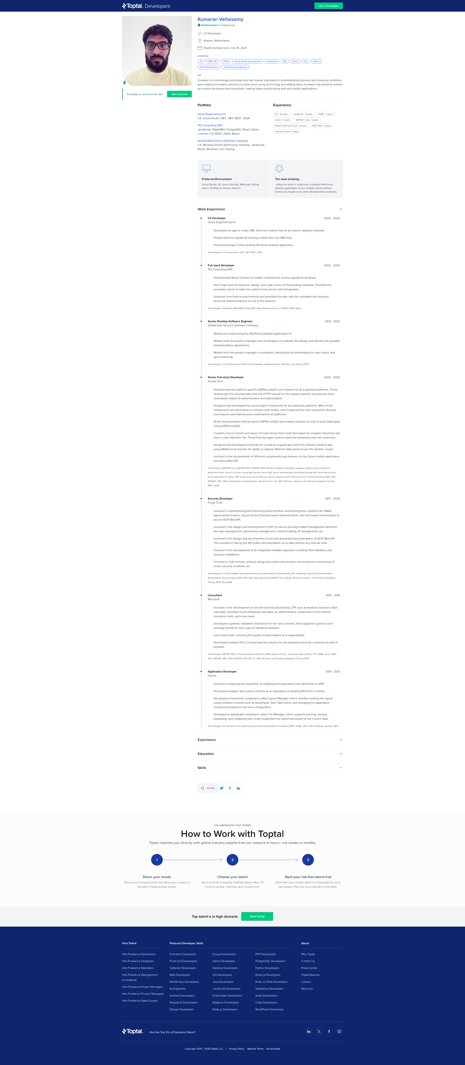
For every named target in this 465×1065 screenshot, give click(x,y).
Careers (306, 982)
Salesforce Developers (269, 989)
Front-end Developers (183, 961)
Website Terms (255, 1048)
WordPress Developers (269, 1009)
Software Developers (183, 968)
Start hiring (257, 916)
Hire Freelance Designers (138, 961)
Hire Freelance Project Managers (142, 987)
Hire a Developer (328, 6)
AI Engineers (177, 989)
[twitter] (221, 788)
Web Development (209, 66)
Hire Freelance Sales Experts (140, 1001)
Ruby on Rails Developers (271, 982)
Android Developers (182, 995)
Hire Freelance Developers (138, 954)
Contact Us (308, 961)
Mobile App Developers (184, 982)
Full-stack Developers (183, 954)
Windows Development (235, 66)
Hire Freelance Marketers (137, 968)
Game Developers (224, 961)
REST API (212, 61)
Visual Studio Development (247, 61)
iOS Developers (222, 975)
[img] (216, 25)
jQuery (316, 61)
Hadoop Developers (225, 968)
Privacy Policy (236, 1048)
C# (201, 61)
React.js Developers (267, 975)
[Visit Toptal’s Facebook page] (329, 1031)
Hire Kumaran (179, 94)
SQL (285, 61)
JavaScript (272, 61)
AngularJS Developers (183, 1002)
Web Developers (180, 975)
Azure (295, 61)
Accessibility (273, 1048)
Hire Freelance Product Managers (143, 994)
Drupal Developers (224, 954)
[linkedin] (238, 788)
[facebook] (230, 788)
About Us (307, 989)
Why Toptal (308, 954)
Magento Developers (226, 1002)
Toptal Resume (310, 975)
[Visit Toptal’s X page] (319, 1031)
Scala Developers (266, 995)
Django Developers (182, 1009)
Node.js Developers (225, 1009)
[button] (270, 209)
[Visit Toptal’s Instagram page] (339, 1031)
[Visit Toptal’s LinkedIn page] (308, 1031)
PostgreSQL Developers (270, 961)
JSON (226, 61)
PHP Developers (265, 954)
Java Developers (223, 982)
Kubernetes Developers (227, 995)
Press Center (309, 968)
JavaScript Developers (226, 989)
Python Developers (267, 968)
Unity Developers (266, 1002)
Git (305, 61)
